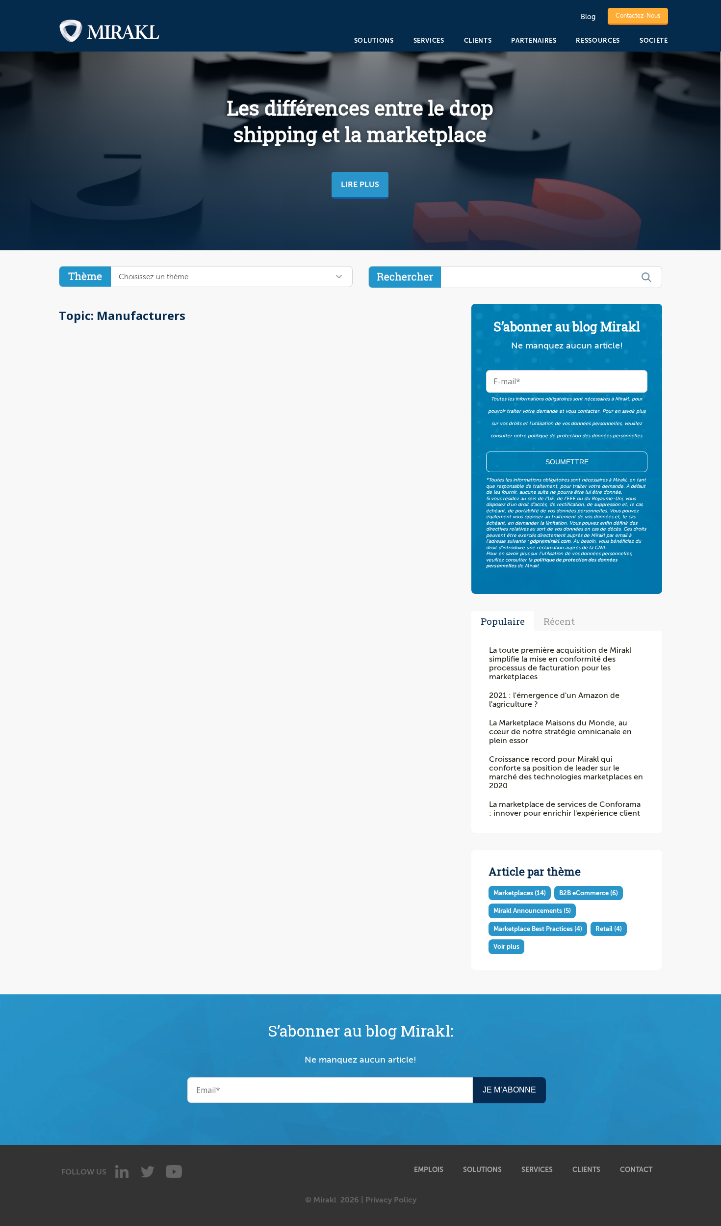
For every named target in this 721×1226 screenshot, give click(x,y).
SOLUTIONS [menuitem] (374, 40)
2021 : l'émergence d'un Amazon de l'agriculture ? (554, 700)
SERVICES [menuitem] (428, 40)
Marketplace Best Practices (537, 929)
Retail (608, 929)
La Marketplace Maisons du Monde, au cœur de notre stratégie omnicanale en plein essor (560, 732)
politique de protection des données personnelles (585, 435)
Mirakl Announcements (532, 910)
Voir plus (506, 946)
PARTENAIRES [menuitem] (533, 40)
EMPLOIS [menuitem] (428, 1169)
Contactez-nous (638, 15)
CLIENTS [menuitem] (478, 40)
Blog (588, 17)
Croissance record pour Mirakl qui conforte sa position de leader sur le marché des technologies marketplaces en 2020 (566, 772)
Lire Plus (360, 184)
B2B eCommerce (588, 893)
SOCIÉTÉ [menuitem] (654, 40)
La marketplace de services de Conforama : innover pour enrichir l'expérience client (565, 809)
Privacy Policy (390, 1200)
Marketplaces (519, 893)
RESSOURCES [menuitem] (598, 40)
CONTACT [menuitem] (636, 1169)
